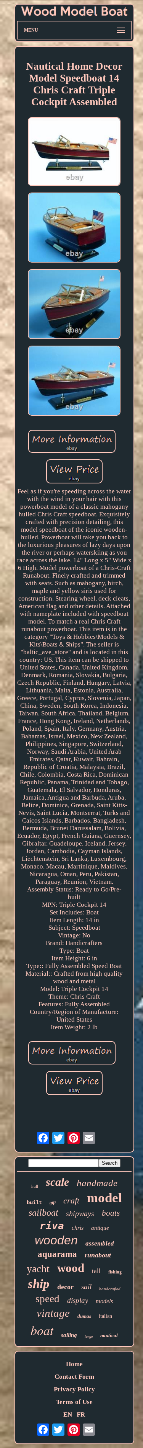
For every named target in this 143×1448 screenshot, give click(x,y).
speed (47, 1298)
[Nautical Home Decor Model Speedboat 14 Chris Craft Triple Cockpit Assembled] (74, 152)
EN (67, 1414)
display (77, 1300)
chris (78, 1227)
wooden (56, 1240)
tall (96, 1271)
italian (105, 1316)
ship (39, 1284)
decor (65, 1287)
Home (74, 1364)
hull (34, 1186)
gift (53, 1202)
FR (81, 1414)
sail (86, 1287)
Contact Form (74, 1376)
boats (111, 1213)
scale (57, 1181)
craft (71, 1200)
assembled (99, 1243)
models (104, 1301)
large (89, 1336)
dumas (84, 1316)
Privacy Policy (74, 1389)
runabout (98, 1255)
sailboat (43, 1213)
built (34, 1203)
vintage (53, 1313)
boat (42, 1330)
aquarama (57, 1254)
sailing (69, 1335)
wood (70, 1268)
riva (52, 1225)
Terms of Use (74, 1402)
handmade (97, 1183)
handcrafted (110, 1288)
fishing (115, 1272)
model (104, 1197)
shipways (80, 1213)
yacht (38, 1269)
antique (100, 1228)
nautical (109, 1335)
